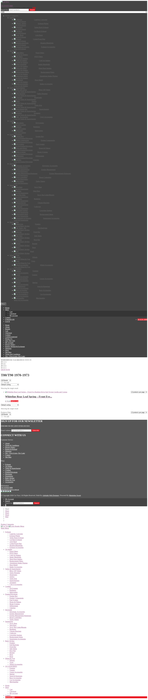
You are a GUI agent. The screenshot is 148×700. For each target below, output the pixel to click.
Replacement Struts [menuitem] (16, 637)
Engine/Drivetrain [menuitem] (11, 594)
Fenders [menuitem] (12, 643)
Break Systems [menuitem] (15, 604)
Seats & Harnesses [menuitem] (16, 676)
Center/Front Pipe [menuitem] (16, 544)
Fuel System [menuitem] (14, 600)
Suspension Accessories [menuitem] (18, 639)
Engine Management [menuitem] (17, 614)
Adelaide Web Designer (51, 495)
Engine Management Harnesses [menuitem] (20, 616)
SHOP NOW (5, 370)
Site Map (8, 352)
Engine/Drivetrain (11, 472)
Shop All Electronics (21, 168)
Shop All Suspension (21, 189)
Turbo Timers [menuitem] (14, 619)
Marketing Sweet (75, 495)
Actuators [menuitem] (13, 582)
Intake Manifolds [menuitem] (15, 557)
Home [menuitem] (7, 685)
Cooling (8, 470)
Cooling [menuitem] (8, 586)
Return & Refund (11, 449)
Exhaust (8, 464)
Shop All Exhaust (20, 22)
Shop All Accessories (21, 273)
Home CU (8, 339)
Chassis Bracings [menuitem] (15, 631)
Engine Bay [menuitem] (14, 596)
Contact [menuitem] (8, 695)
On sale (6, 382)
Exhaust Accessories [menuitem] (17, 547)
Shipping (8, 348)
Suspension (9, 476)
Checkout (13, 314)
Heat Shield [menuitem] (14, 565)
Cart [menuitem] (11, 689)
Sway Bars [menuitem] (13, 623)
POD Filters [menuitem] (14, 553)
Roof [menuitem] (11, 656)
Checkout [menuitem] (13, 691)
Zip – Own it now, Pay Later (15, 356)
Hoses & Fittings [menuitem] (15, 602)
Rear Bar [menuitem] (13, 651)
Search (32, 10)
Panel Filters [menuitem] (14, 551)
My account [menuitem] (14, 693)
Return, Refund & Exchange (15, 346)
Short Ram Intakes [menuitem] (16, 559)
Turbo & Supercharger (13, 468)
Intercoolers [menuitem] (14, 592)
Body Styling (9, 478)
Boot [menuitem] (11, 655)
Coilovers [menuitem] (13, 633)
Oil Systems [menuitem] (14, 588)
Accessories (9, 482)
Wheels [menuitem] (12, 660)
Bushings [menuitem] (13, 629)
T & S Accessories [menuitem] (16, 584)
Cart (11, 312)
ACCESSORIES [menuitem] (11, 666)
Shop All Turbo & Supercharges (25, 92)
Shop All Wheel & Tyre (22, 259)
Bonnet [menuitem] (12, 653)
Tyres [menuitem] (11, 662)
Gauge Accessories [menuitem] (16, 672)
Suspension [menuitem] (9, 621)
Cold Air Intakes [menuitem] (15, 555)
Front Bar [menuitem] (13, 647)
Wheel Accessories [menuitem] (16, 664)
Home (7, 308)
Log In (7, 321)
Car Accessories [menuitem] (15, 680)
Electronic (8, 474)
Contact (8, 317)
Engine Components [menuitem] (17, 598)
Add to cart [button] (14, 401)
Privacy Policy (10, 345)
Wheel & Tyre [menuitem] (10, 658)
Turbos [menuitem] (12, 577)
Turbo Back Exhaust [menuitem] (17, 538)
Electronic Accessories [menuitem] (17, 612)
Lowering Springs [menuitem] (16, 635)
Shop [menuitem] (7, 687)
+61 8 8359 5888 (7, 6)
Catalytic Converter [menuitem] (16, 534)
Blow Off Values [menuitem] (15, 571)
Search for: (4, 10)
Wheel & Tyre (10, 480)
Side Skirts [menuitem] (13, 649)
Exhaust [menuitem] (8, 532)
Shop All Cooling (20, 125)
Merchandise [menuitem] (14, 682)
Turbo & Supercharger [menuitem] (13, 569)
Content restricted (11, 337)
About (7, 327)
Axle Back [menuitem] (13, 542)
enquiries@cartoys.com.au (10, 490)
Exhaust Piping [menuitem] (15, 536)
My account (14, 316)
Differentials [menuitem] (14, 606)
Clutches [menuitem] (12, 608)
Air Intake (8, 466)
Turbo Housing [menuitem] (15, 573)
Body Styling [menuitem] (9, 641)
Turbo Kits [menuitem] (13, 579)
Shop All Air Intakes (21, 55)
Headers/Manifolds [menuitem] (16, 545)
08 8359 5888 (142, 319)
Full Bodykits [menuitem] (14, 645)
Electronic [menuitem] (8, 610)
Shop (7, 310)
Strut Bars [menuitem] (13, 625)
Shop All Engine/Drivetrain (23, 138)
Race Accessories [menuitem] (15, 678)
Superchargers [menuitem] (14, 581)
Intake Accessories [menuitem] (16, 567)
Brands (7, 329)
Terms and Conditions (12, 354)
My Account (9, 499)
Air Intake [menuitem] (8, 549)
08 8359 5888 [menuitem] (10, 697)
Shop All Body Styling (21, 226)
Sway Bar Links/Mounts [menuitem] (18, 627)
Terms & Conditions (12, 445)
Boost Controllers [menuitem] (16, 618)
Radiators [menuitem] (13, 590)
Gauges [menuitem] (12, 670)
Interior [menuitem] (12, 674)
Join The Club (10, 341)
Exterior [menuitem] (12, 668)
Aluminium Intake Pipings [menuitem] (19, 563)
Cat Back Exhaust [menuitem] (16, 540)
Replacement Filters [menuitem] (16, 561)
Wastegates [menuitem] (13, 575)
